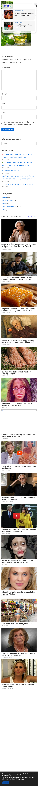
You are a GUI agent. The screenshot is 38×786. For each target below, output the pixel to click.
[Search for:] (19, 143)
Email (4, 103)
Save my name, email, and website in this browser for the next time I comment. (19, 123)
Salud (3, 210)
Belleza (4, 197)
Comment (5, 68)
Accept (6, 783)
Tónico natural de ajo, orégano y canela (18, 184)
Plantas (4, 204)
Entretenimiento (7, 200)
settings (21, 779)
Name (4, 94)
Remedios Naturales (8, 207)
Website (4, 113)
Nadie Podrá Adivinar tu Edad (12, 171)
